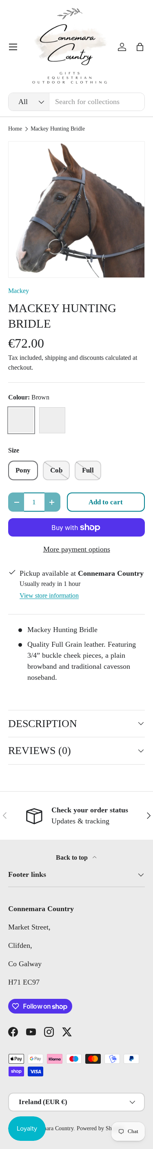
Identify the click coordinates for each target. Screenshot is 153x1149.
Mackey (18, 290)
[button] (140, 47)
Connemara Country (50, 1128)
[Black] (52, 420)
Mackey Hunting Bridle (58, 129)
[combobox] (76, 102)
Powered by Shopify (100, 1128)
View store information (49, 595)
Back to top (72, 857)
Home (15, 129)
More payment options (76, 549)
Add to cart (106, 502)
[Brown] (21, 420)
